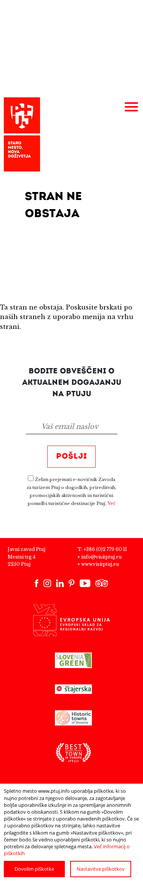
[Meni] (131, 107)
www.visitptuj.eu (100, 564)
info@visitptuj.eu (101, 557)
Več (112, 503)
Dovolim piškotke (34, 868)
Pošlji (71, 456)
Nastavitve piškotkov (101, 868)
